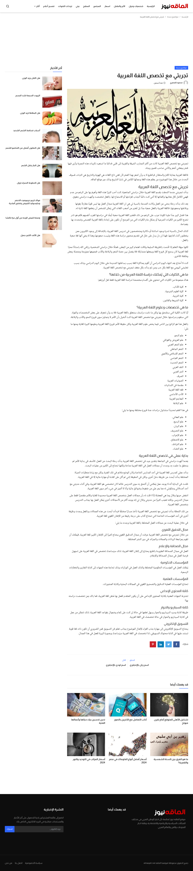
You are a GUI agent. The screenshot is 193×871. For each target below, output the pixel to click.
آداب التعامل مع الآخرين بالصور (130, 719)
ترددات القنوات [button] (65, 6)
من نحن (8, 863)
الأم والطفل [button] (119, 6)
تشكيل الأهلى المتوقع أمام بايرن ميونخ (171, 721)
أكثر (38, 6)
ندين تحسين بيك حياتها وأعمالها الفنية (88, 721)
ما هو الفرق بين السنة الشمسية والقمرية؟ (171, 761)
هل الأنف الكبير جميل (30, 235)
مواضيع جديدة (172, 17)
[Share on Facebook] (176, 644)
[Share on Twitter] (168, 644)
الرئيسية (151, 6)
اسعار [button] (107, 6)
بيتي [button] (77, 6)
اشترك (10, 829)
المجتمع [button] (97, 6)
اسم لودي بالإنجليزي (116, 665)
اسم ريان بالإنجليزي (139, 665)
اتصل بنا (18, 863)
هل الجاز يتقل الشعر (30, 165)
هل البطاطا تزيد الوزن (30, 113)
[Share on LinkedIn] (161, 644)
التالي (124, 660)
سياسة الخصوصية (33, 863)
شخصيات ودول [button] (136, 6)
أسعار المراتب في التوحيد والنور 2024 (89, 761)
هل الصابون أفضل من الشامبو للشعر (22, 148)
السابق (132, 660)
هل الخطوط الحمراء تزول (28, 183)
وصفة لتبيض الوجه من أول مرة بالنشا (23, 218)
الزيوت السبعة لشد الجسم (28, 95)
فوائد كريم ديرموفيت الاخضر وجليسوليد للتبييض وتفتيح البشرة (24, 201)
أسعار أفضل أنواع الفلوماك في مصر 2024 (128, 761)
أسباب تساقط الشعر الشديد (26, 130)
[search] (7, 6)
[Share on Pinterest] (153, 644)
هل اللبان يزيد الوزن (31, 78)
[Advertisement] (96, 43)
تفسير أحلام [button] (48, 6)
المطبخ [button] (86, 6)
